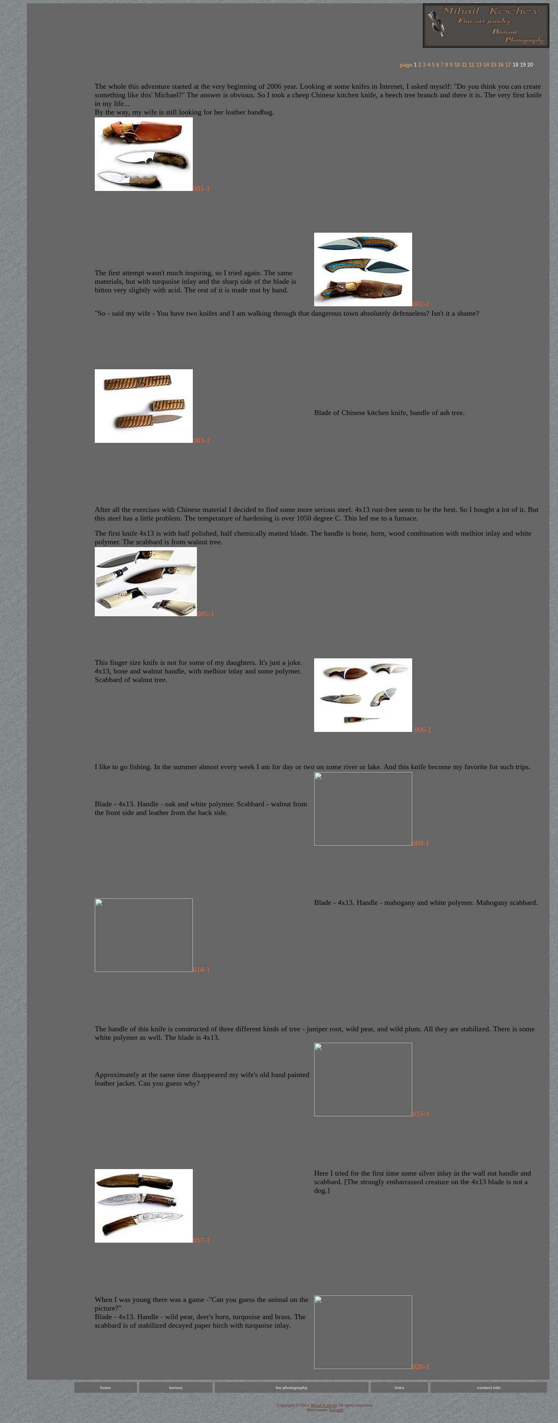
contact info (488, 1387)
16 (501, 65)
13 (479, 65)
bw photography (292, 1387)
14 (486, 65)
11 (464, 65)
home (105, 1387)
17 (508, 65)
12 (471, 65)
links (399, 1387)
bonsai (176, 1387)
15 (493, 65)
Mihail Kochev (324, 1405)
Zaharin (336, 1409)
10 (457, 65)
